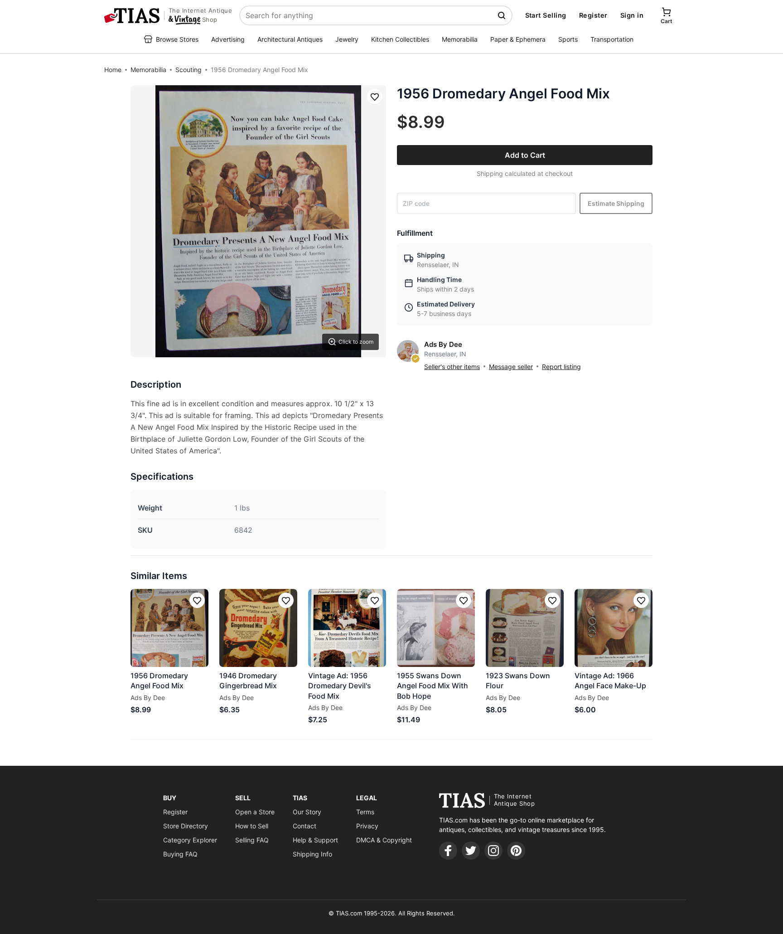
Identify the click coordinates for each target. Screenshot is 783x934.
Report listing (561, 366)
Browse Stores (177, 39)
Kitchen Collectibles (400, 39)
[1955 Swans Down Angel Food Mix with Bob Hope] (436, 628)
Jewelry (346, 39)
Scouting (188, 69)
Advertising (228, 39)
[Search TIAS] (502, 15)
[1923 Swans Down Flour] (525, 628)
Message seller (511, 366)
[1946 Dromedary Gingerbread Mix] (258, 628)
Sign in (631, 15)
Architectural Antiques (290, 39)
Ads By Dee (443, 344)
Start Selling (545, 15)
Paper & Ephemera (518, 39)
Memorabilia (460, 39)
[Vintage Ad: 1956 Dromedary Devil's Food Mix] (347, 628)
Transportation (611, 39)
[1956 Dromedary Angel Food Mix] (169, 628)
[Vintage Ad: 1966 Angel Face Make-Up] (613, 628)
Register (593, 15)
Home (112, 69)
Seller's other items (452, 366)
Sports (568, 39)
